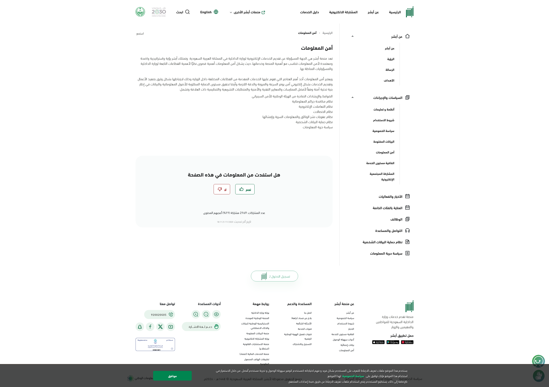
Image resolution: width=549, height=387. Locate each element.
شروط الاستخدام (345, 323)
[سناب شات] (139, 327)
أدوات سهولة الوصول (343, 339)
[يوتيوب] (170, 327)
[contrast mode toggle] (216, 314)
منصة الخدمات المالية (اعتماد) (254, 353)
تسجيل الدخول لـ (279, 276)
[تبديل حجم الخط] (206, 314)
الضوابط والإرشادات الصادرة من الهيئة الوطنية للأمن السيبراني (292, 96)
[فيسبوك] (150, 327)
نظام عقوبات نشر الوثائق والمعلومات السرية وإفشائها (297, 116)
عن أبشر (373, 12)
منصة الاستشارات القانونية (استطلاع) (256, 346)
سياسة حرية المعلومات (318, 127)
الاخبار (351, 328)
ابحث (179, 11)
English (206, 11)
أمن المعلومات (346, 350)
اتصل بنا (308, 312)
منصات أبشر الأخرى (247, 11)
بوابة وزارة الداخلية (260, 312)
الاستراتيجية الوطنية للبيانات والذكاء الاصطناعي (255, 325)
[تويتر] (160, 326)
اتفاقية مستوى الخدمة (343, 333)
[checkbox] (245, 189)
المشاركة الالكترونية (343, 12)
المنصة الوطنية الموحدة (257, 317)
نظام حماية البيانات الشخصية (314, 121)
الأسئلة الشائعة (304, 323)
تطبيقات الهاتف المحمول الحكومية (256, 361)
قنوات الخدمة (305, 328)
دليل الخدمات (309, 12)
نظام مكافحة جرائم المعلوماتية (312, 101)
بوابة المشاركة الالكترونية (256, 338)
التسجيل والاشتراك (302, 343)
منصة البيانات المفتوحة (257, 333)
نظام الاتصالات (323, 111)
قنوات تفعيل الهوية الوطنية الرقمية (298, 336)
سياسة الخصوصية (345, 317)
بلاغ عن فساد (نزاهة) (301, 317)
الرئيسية (395, 12)
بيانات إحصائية (347, 344)
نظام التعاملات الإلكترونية (316, 106)
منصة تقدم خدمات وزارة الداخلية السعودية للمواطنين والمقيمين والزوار (394, 321)
